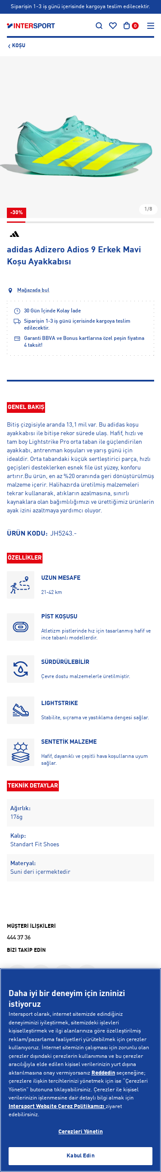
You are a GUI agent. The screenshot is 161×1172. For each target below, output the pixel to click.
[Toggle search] (99, 26)
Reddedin (103, 1073)
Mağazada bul (33, 290)
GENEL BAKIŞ (26, 407)
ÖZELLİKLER (25, 558)
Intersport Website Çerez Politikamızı (57, 1106)
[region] (80, 1070)
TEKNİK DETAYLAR (33, 786)
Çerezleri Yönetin (80, 1132)
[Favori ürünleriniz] (113, 26)
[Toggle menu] (151, 26)
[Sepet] (127, 26)
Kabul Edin (80, 1156)
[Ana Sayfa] (31, 25)
